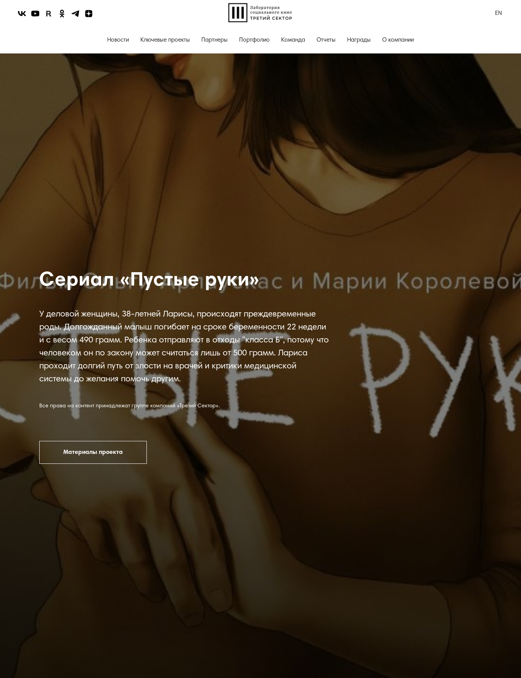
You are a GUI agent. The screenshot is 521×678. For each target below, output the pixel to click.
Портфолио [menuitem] (254, 40)
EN (498, 13)
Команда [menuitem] (293, 40)
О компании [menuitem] (398, 40)
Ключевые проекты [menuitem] (165, 40)
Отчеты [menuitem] (326, 40)
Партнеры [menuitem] (214, 40)
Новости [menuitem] (118, 40)
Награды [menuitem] (359, 40)
